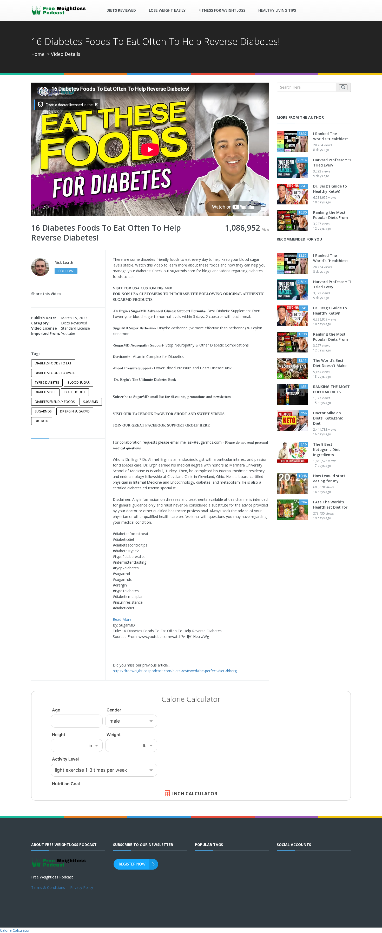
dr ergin (42, 421)
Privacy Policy (81, 887)
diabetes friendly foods (55, 401)
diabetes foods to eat (53, 363)
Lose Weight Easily (167, 10)
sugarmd (90, 401)
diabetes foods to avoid (55, 373)
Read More (122, 619)
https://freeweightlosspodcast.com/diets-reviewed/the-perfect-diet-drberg (175, 670)
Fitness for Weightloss (222, 10)
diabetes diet (45, 392)
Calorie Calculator (15, 930)
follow (66, 270)
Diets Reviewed (121, 10)
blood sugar (79, 382)
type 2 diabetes (47, 382)
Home (37, 54)
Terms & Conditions (48, 887)
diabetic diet (74, 392)
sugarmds (43, 411)
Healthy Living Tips (277, 10)
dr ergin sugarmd (75, 411)
